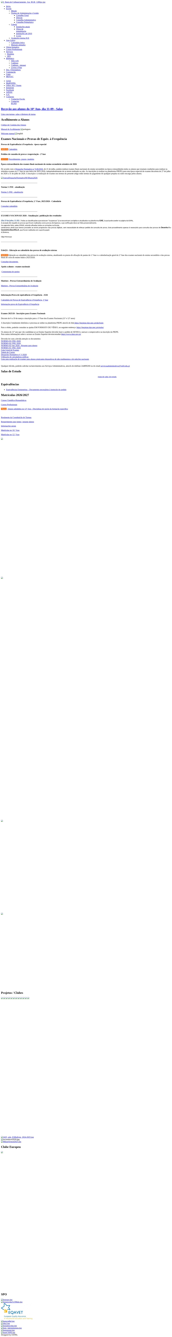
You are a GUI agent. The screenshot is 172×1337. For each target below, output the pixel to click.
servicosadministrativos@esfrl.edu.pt (115, 366)
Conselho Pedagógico (24, 22)
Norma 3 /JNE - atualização (12, 192)
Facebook (10, 90)
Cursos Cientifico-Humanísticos (13, 400)
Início (8, 6)
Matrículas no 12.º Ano (10, 434)
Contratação (11, 72)
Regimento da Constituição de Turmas (16, 417)
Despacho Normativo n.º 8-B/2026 (29, 169)
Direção (19, 18)
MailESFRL (11, 83)
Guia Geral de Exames (10, 350)
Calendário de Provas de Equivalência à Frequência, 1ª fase (24, 300)
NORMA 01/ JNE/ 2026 (11, 348)
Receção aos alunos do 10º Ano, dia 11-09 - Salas (32, 109)
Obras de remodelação (21, 30)
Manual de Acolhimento (10, 129)
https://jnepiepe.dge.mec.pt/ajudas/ (90, 327)
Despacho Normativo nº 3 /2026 (14, 355)
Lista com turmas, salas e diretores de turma (18, 114)
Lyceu (18, 36)
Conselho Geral (22, 15)
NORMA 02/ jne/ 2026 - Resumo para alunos (19, 345)
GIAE (8, 81)
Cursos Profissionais (14, 49)
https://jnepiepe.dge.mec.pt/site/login (88, 323)
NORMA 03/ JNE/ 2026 (11, 341)
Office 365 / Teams (13, 85)
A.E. (8, 94)
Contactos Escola (18, 99)
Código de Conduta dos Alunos (13, 125)
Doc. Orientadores (13, 70)
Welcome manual (8, 133)
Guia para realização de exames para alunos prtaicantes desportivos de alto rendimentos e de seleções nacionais (45, 359)
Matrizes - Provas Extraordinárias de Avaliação (19, 286)
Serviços (9, 52)
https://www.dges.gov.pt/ (71, 334)
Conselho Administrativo (26, 20)
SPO (9, 56)
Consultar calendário (9, 206)
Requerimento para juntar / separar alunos (17, 422)
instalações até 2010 (24, 33)
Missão (14, 11)
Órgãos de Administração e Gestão (25, 13)
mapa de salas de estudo (107, 377)
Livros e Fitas (16, 67)
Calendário (13, 149)
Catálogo (14, 63)
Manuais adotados (18, 45)
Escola (8, 9)
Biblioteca (10, 58)
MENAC (9, 77)
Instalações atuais (23, 27)
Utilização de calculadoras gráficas (14, 357)
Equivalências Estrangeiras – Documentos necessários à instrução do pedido (36, 390)
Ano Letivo (10, 40)
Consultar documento (10, 262)
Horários (10, 54)
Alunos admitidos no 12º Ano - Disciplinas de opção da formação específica (38, 409)
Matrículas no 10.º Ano (10, 430)
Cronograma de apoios (11, 272)
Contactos (10, 97)
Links (8, 74)
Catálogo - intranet (18, 65)
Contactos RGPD (15, 102)
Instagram (10, 88)
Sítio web (15, 61)
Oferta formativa (12, 47)
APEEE (9, 92)
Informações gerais (8, 426)
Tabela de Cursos (8, 352)
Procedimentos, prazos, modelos (21, 159)
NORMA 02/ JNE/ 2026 (11, 343)
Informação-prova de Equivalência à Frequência (20, 304)
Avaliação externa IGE (20, 38)
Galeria (14, 24)
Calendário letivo (18, 43)
